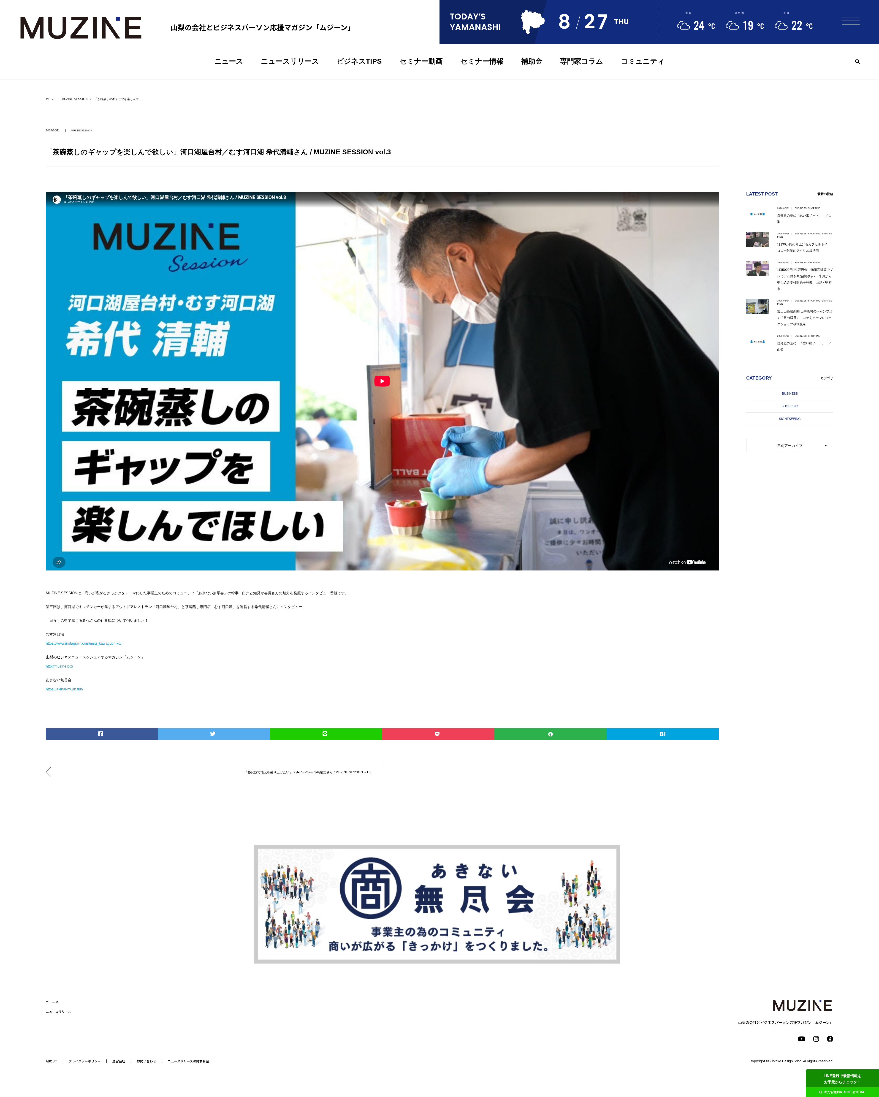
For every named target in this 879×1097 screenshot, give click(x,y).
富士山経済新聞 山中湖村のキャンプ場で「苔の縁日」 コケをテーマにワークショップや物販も (805, 318)
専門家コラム (581, 61)
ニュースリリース (290, 61)
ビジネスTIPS (359, 61)
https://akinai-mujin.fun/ (64, 689)
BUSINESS (801, 208)
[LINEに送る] (326, 734)
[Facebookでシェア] (102, 734)
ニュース (228, 61)
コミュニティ (643, 61)
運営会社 (118, 1061)
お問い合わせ (146, 1061)
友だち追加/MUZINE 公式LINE (844, 1092)
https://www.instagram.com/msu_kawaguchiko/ (83, 643)
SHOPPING (814, 208)
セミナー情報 (482, 61)
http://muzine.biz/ (59, 666)
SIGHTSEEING (790, 419)
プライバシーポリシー (85, 1061)
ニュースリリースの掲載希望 (188, 1061)
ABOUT (51, 1061)
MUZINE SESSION (81, 130)
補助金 (532, 61)
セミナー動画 (421, 61)
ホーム (50, 99)
